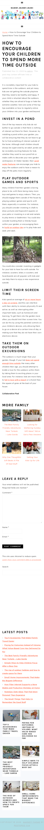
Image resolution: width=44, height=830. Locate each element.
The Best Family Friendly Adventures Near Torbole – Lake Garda (10, 767)
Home (5, 32)
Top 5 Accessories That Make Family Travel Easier (10, 728)
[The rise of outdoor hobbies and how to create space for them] (11, 787)
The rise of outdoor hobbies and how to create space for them (11, 801)
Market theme (31, 822)
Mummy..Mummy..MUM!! (22, 8)
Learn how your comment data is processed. (21, 559)
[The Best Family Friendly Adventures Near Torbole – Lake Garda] (11, 752)
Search (5, 567)
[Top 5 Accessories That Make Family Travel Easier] (11, 715)
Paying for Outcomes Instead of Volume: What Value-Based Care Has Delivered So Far (21, 648)
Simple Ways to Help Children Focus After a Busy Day (30, 764)
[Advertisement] (22, 604)
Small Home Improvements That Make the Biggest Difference (30, 798)
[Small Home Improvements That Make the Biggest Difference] (30, 786)
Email (5, 536)
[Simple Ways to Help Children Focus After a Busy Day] (30, 751)
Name (5, 527)
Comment (7, 492)
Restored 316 (22, 825)
